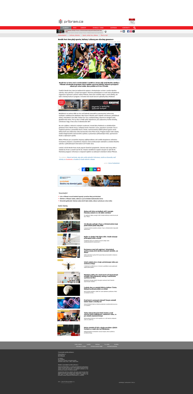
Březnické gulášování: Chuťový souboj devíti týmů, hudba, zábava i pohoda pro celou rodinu (85, 201)
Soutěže (89, 344)
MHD (74, 28)
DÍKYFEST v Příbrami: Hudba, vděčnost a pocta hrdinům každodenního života (80, 199)
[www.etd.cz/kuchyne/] (89, 105)
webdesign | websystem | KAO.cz (127, 382)
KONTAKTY (126, 28)
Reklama (97, 344)
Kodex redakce (78, 344)
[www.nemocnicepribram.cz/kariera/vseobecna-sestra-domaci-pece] (89, 181)
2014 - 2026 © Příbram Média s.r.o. (66, 382)
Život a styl (104, 35)
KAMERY (83, 28)
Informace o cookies (81, 346)
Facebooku (69, 159)
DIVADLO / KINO (98, 28)
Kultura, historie (75, 35)
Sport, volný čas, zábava (90, 35)
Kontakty (116, 344)
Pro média (106, 344)
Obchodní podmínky (112, 346)
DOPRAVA (113, 28)
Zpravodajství (62, 35)
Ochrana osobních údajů (96, 346)
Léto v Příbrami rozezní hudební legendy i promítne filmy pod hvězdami (79, 196)
